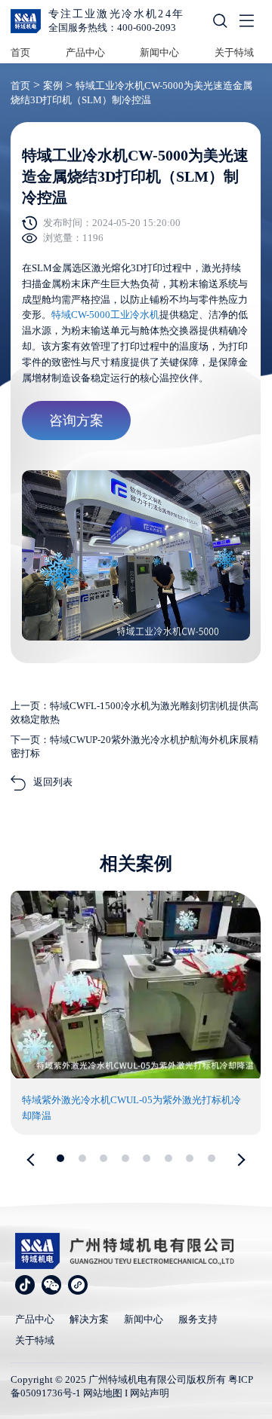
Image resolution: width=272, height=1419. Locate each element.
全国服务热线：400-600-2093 (112, 27)
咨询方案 (76, 420)
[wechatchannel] (78, 1285)
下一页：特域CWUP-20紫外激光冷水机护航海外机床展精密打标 (134, 746)
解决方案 (89, 1319)
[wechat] (51, 1285)
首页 (20, 52)
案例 (53, 85)
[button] (32, 1159)
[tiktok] (25, 1285)
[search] (219, 23)
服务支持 (198, 1319)
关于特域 (234, 52)
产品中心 (85, 52)
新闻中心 (159, 52)
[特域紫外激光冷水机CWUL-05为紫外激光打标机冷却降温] (136, 1075)
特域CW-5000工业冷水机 (105, 314)
